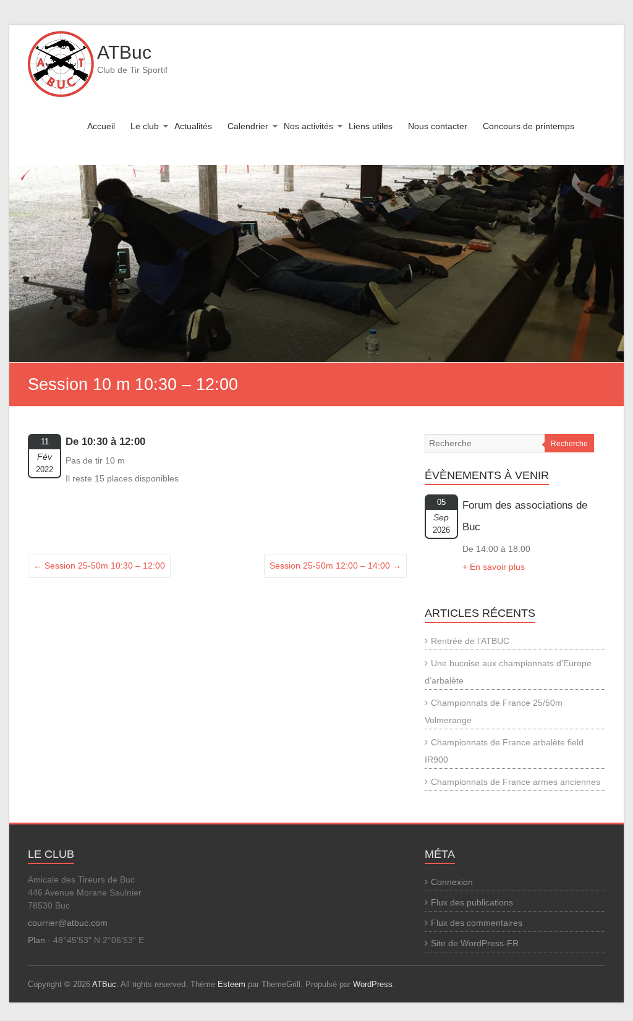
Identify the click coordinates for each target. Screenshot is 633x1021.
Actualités (193, 126)
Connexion (452, 882)
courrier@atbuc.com (68, 923)
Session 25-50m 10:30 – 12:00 (99, 565)
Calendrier (247, 126)
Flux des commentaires (476, 923)
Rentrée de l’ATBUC (470, 641)
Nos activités (308, 126)
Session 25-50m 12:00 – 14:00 (335, 565)
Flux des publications (472, 902)
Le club (144, 126)
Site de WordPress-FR (475, 943)
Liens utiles (371, 126)
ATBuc (124, 52)
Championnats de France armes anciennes (515, 782)
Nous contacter (437, 126)
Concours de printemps (528, 126)
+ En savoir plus (493, 567)
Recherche (569, 443)
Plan (36, 940)
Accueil (101, 126)
